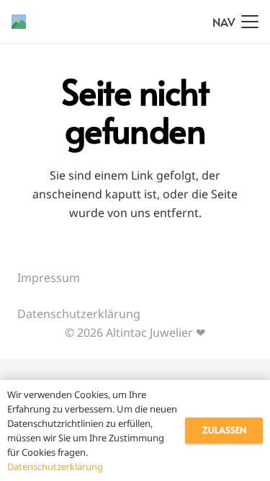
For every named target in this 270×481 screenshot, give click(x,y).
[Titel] (19, 21)
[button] (235, 22)
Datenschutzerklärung (78, 314)
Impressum (48, 278)
